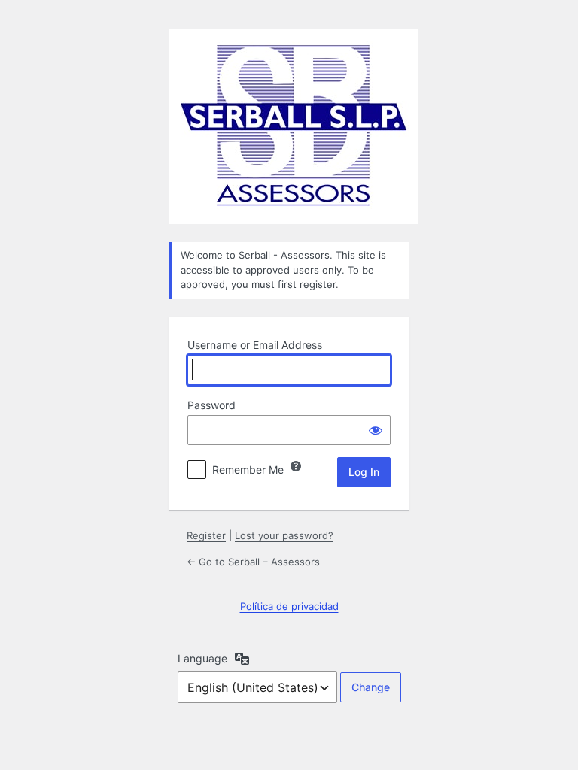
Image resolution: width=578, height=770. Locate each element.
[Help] (296, 466)
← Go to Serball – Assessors (253, 562)
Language (202, 658)
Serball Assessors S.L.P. (293, 126)
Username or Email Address (254, 344)
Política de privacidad (289, 606)
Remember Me (248, 469)
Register (206, 535)
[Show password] (375, 430)
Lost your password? (284, 535)
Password (211, 405)
